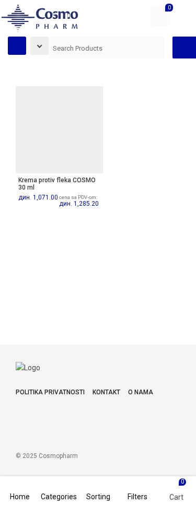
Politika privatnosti (50, 392)
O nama (140, 392)
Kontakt (106, 392)
